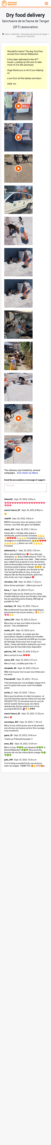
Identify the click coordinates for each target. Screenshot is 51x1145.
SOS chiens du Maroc (27, 473)
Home (7, 34)
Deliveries (15, 34)
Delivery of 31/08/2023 (26, 36)
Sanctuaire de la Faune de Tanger (34, 34)
